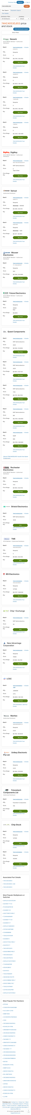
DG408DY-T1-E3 (7, 919)
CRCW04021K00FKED (9, 1033)
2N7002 (5, 1084)
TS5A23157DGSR (8, 935)
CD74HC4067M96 (8, 929)
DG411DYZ (6, 970)
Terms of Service (11, 1105)
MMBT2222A (6, 1068)
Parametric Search (18, 1104)
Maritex (10, 717)
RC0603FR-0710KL (8, 1064)
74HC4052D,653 (7, 954)
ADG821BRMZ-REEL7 (9, 951)
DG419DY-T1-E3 (7, 903)
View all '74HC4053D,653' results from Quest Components (15, 457)
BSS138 (5, 1061)
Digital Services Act (23, 1105)
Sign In (28, 2)
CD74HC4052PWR (8, 989)
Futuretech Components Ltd (12, 792)
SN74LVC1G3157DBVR (9, 961)
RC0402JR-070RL (8, 1026)
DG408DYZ (6, 939)
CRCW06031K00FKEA (9, 1077)
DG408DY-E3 (7, 910)
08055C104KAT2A (8, 1071)
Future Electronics (14, 295)
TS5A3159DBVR (7, 974)
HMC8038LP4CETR (8, 977)
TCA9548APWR (7, 964)
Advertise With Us (15, 1109)
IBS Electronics (12, 574)
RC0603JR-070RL (8, 1093)
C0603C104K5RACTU (9, 1045)
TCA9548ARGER (7, 916)
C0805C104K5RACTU (9, 1036)
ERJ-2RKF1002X (7, 1074)
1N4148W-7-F (7, 1039)
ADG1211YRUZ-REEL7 (9, 942)
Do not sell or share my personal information (15, 1107)
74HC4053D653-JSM (9, 884)
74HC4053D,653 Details (21, 29)
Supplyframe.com (15, 1113)
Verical (10, 192)
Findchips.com (2, 2)
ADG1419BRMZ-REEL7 (9, 980)
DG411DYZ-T (6, 945)
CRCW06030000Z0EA (9, 1052)
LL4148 (5, 1096)
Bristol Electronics (19, 506)
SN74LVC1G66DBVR (8, 926)
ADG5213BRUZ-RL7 (8, 983)
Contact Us (14, 1102)
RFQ (20, 525)
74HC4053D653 (17, 581)
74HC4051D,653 (7, 948)
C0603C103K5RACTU (9, 1090)
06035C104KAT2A (8, 1087)
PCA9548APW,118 (8, 907)
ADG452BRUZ (7, 967)
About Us (21, 1102)
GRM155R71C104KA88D (9, 1042)
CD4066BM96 (7, 932)
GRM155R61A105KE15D (9, 1080)
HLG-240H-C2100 (8, 1010)
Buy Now (20, 62)
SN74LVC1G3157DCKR (9, 900)
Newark (12, 41)
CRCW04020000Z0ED (9, 1055)
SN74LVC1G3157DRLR (9, 993)
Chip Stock (16, 825)
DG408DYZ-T (7, 923)
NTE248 (5, 1004)
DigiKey (12, 154)
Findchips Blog (12, 2)
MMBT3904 (6, 1014)
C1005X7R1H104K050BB (10, 1007)
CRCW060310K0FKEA (9, 1023)
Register (20, 2)
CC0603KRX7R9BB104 (9, 1058)
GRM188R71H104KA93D (9, 1029)
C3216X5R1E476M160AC (10, 1017)
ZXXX (4, 1020)
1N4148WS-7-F (7, 1049)
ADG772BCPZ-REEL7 (9, 913)
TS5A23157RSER (7, 986)
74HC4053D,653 (17, 47)
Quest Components (16, 332)
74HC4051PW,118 (8, 958)
